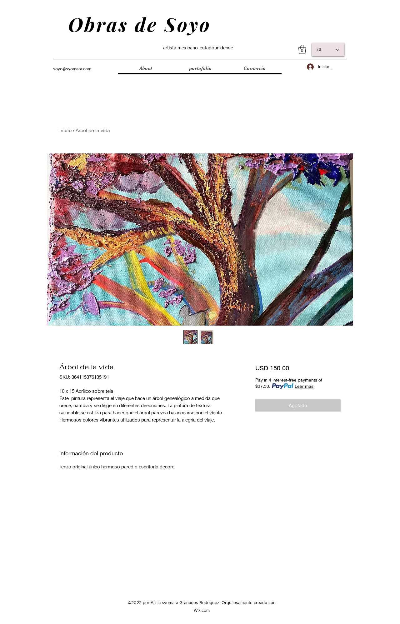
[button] (302, 49)
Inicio (65, 130)
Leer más (304, 386)
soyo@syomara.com (72, 68)
